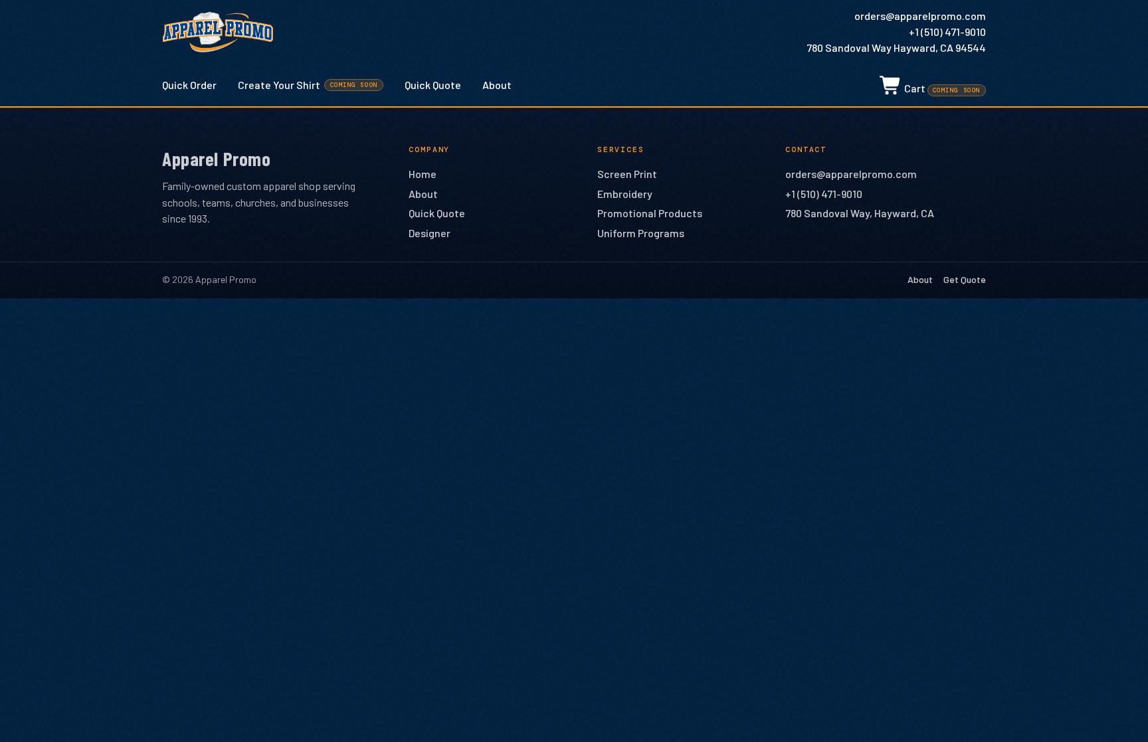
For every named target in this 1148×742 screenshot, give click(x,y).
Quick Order (189, 84)
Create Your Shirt (308, 84)
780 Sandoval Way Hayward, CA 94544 (896, 47)
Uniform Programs (640, 233)
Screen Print (627, 173)
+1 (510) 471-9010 (947, 31)
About (497, 84)
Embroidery (624, 193)
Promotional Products (649, 213)
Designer (429, 233)
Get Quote (964, 279)
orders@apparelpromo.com (920, 15)
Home (422, 173)
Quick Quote (433, 84)
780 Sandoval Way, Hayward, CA (859, 213)
